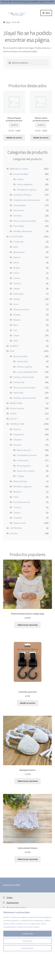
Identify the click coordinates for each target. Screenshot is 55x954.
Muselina (17, 491)
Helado (16, 299)
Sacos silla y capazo (26, 470)
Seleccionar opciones (27, 624)
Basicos (16, 257)
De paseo (17, 444)
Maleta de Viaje (20, 481)
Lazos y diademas (25, 184)
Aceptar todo (27, 933)
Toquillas (17, 517)
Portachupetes (24, 465)
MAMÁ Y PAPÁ (16, 403)
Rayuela (17, 319)
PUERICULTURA (17, 424)
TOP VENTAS (16, 528)
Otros (16, 497)
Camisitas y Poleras (22, 194)
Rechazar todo (27, 948)
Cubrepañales (19, 205)
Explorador (18, 293)
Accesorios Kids (20, 356)
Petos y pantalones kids (24, 387)
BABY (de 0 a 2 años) (19, 168)
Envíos (10, 897)
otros (15, 304)
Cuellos (20, 179)
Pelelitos (17, 215)
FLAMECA (14, 346)
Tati (15, 330)
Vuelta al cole (19, 523)
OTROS (13, 413)
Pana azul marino (21, 309)
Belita (16, 262)
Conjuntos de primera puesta (26, 200)
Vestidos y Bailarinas (22, 231)
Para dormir (18, 210)
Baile (15, 247)
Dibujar (16, 288)
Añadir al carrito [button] (14, 137)
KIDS (12, 351)
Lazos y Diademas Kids (27, 372)
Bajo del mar (19, 252)
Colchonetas (22, 460)
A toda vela (18, 241)
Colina (16, 273)
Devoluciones (13, 902)
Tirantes (17, 507)
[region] (27, 931)
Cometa (17, 283)
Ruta (15, 325)
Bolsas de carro (24, 450)
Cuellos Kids (22, 361)
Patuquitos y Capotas (26, 189)
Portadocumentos (21, 502)
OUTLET (14, 418)
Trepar (16, 335)
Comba (16, 278)
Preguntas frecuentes (16, 907)
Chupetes (17, 439)
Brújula (16, 267)
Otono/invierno (17, 408)
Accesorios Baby (20, 174)
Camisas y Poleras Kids (23, 377)
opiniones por (11, 885)
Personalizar (28, 941)
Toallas (16, 512)
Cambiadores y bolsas (27, 455)
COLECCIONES (16, 236)
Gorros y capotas (24, 366)
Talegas (20, 476)
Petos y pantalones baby (24, 221)
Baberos (17, 429)
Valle (15, 340)
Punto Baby (18, 226)
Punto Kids (18, 392)
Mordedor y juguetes (22, 486)
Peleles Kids (18, 382)
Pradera (17, 314)
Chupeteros (18, 434)
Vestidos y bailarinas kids (24, 398)
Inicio (8, 22)
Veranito (14, 533)
